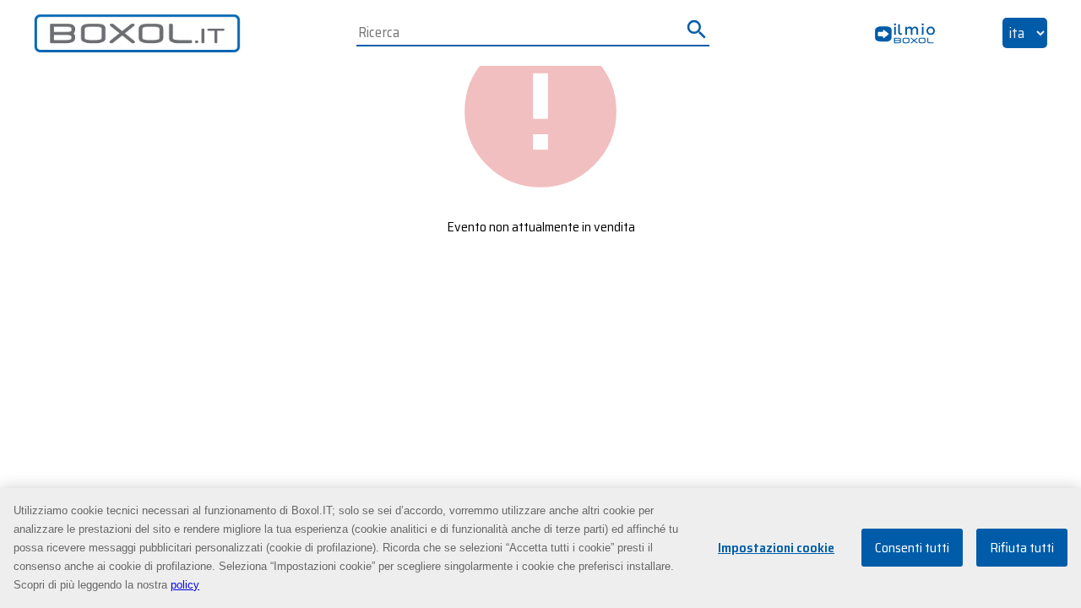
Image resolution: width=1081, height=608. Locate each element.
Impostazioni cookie (776, 548)
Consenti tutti (912, 548)
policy (185, 584)
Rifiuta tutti (1022, 548)
